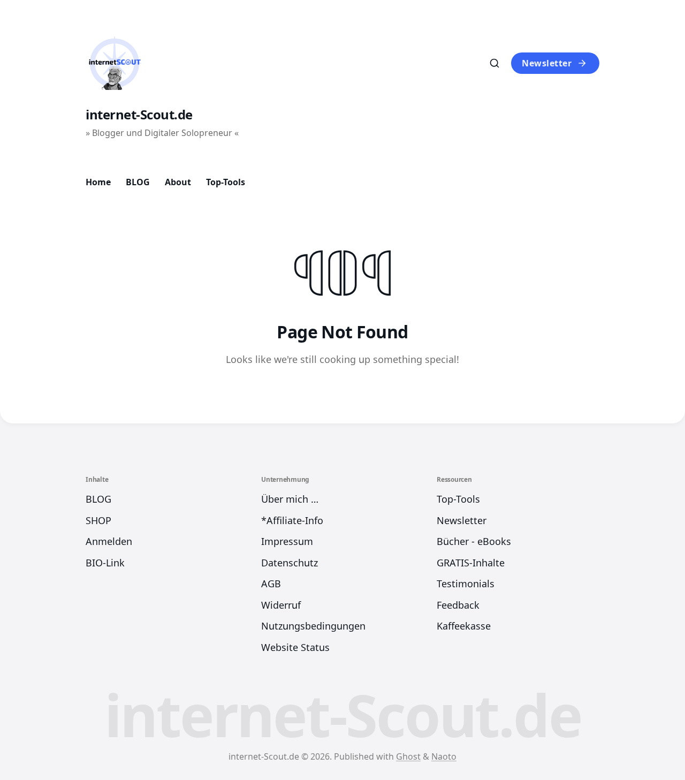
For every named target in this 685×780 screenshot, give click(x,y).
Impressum (287, 541)
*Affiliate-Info (292, 520)
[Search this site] (494, 63)
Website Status (295, 647)
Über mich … (289, 499)
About (178, 182)
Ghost (408, 756)
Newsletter (547, 63)
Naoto (443, 756)
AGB (271, 583)
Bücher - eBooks (474, 541)
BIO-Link (105, 562)
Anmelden (109, 541)
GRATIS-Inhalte (471, 562)
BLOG (138, 182)
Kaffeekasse (464, 625)
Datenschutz (289, 562)
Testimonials (465, 583)
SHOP (98, 520)
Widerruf (281, 605)
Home (98, 182)
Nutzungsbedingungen (313, 625)
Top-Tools (225, 182)
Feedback (458, 605)
